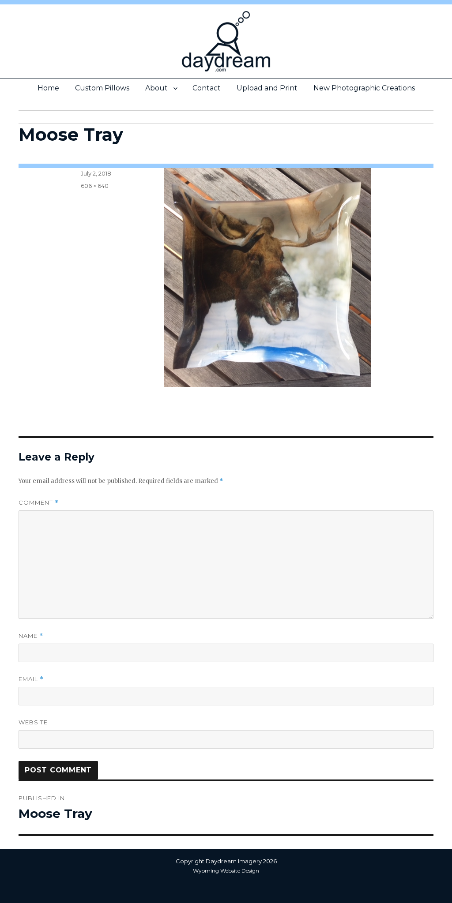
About (156, 88)
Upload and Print (267, 88)
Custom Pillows (102, 88)
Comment (39, 502)
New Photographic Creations (364, 88)
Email (31, 679)
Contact (206, 88)
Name (31, 636)
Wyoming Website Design (226, 870)
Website (33, 722)
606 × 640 (95, 185)
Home (48, 88)
